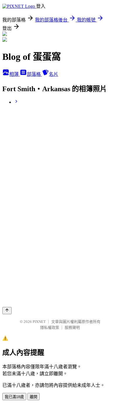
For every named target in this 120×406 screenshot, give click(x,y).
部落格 (34, 74)
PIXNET (39, 321)
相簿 (14, 74)
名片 (53, 74)
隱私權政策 (49, 327)
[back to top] (7, 310)
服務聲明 (72, 327)
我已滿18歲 (14, 397)
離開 (33, 397)
